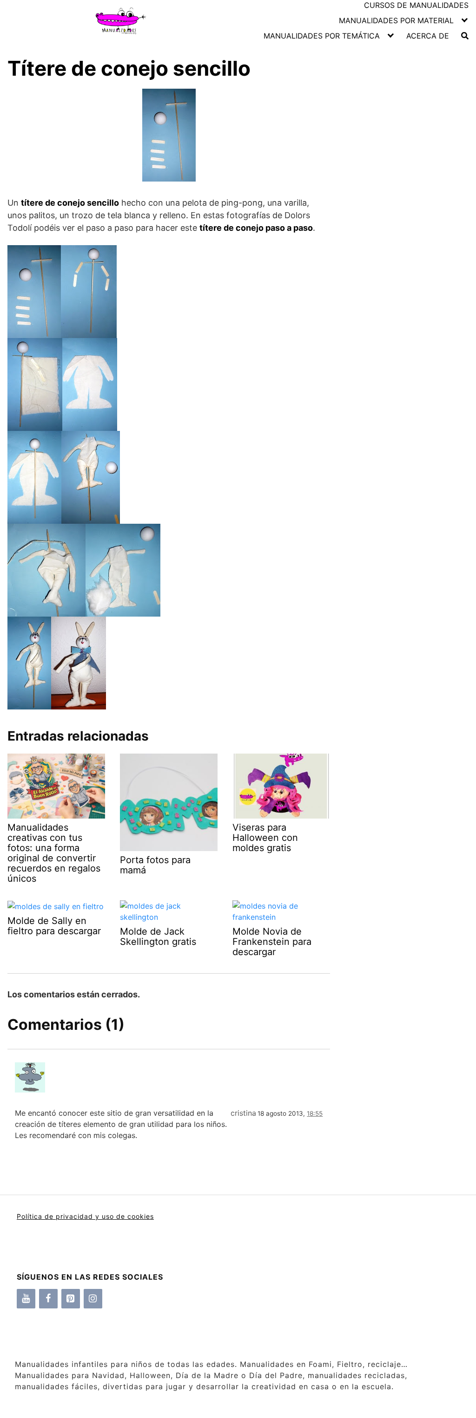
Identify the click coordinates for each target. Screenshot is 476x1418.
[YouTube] (26, 1298)
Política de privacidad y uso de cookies (85, 1216)
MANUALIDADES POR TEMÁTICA (322, 35)
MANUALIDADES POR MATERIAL (396, 20)
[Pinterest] (70, 1298)
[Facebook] (48, 1298)
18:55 (315, 1113)
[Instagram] (93, 1298)
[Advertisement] (399, 250)
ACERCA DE (427, 35)
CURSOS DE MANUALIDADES (416, 5)
